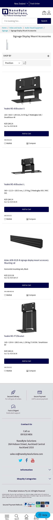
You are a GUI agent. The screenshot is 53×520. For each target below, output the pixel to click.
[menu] (7, 516)
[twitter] (20, 461)
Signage (5, 31)
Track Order (35, 3)
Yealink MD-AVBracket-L (14, 184)
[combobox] (19, 21)
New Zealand (19, 3)
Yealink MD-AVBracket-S (14, 108)
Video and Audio (15, 28)
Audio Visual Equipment (34, 28)
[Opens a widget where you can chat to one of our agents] (42, 515)
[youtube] (33, 461)
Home (4, 28)
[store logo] (15, 13)
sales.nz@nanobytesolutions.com (26, 453)
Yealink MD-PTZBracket (14, 336)
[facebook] (26, 461)
